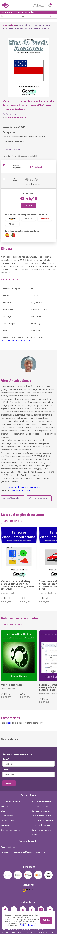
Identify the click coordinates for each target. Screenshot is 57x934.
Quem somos (7, 815)
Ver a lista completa (13, 521)
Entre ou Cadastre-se (41, 6)
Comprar (28, 205)
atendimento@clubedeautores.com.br (16, 340)
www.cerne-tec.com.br (20, 490)
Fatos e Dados (7, 820)
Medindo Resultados (11, 685)
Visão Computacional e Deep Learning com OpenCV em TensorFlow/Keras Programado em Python (17, 585)
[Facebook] (14, 909)
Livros (13, 25)
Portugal (11, 12)
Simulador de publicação (42, 832)
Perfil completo (14, 498)
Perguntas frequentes (10, 847)
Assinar (9, 783)
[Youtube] (50, 909)
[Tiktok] (32, 909)
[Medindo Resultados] (19, 655)
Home (6, 25)
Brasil (3, 12)
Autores (4, 806)
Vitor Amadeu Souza (16, 117)
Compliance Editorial (40, 806)
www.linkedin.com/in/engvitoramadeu (25, 487)
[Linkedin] (41, 909)
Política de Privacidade (29, 925)
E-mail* (5, 770)
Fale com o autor (40, 498)
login (9, 723)
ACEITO (46, 920)
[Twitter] (5, 909)
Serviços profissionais (41, 811)
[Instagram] (23, 909)
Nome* (5, 759)
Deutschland (29, 12)
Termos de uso (7, 825)
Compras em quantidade (42, 820)
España (19, 12)
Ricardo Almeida (8, 688)
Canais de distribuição (41, 825)
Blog (3, 811)
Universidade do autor (41, 815)
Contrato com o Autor (10, 830)
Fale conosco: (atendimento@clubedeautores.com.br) (24, 852)
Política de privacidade (41, 801)
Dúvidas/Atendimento (10, 801)
